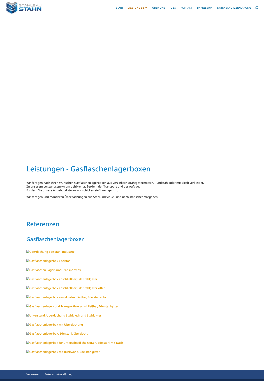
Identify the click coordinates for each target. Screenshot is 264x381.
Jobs (173, 7)
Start (119, 7)
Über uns (158, 7)
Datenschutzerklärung (234, 7)
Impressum (204, 7)
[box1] (63, 352)
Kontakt (186, 7)
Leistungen (136, 7)
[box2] (74, 343)
